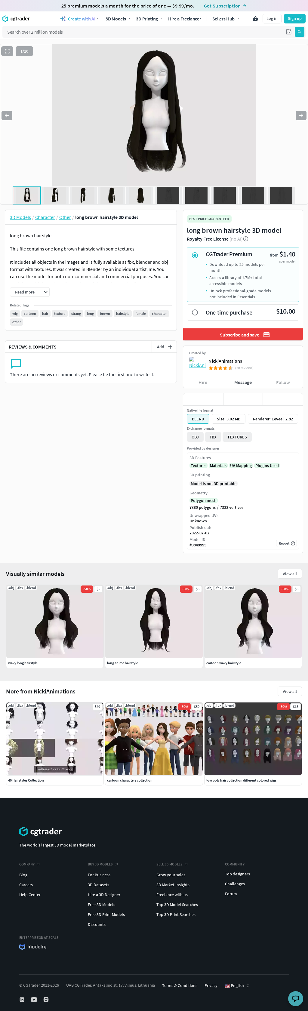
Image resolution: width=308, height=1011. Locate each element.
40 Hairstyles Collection (26, 780)
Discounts (97, 924)
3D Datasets (98, 884)
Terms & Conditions (179, 985)
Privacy (211, 985)
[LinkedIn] (22, 1000)
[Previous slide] (7, 115)
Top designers (237, 874)
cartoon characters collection (129, 780)
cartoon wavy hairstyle (223, 663)
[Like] (203, 399)
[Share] (283, 399)
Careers (26, 884)
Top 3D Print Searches (176, 914)
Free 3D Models (101, 904)
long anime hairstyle (122, 663)
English (234, 986)
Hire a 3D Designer (104, 894)
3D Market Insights (172, 884)
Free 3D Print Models (106, 914)
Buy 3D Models (100, 864)
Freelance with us (172, 894)
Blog (23, 874)
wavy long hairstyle (23, 663)
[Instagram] (46, 999)
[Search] (299, 32)
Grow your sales (170, 874)
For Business (99, 874)
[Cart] (255, 18)
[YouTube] (34, 1000)
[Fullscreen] (7, 51)
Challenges (235, 884)
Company (27, 864)
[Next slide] (301, 115)
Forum (231, 893)
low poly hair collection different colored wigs (241, 780)
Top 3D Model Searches (177, 904)
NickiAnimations (225, 361)
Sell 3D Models (169, 864)
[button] (289, 32)
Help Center (30, 894)
